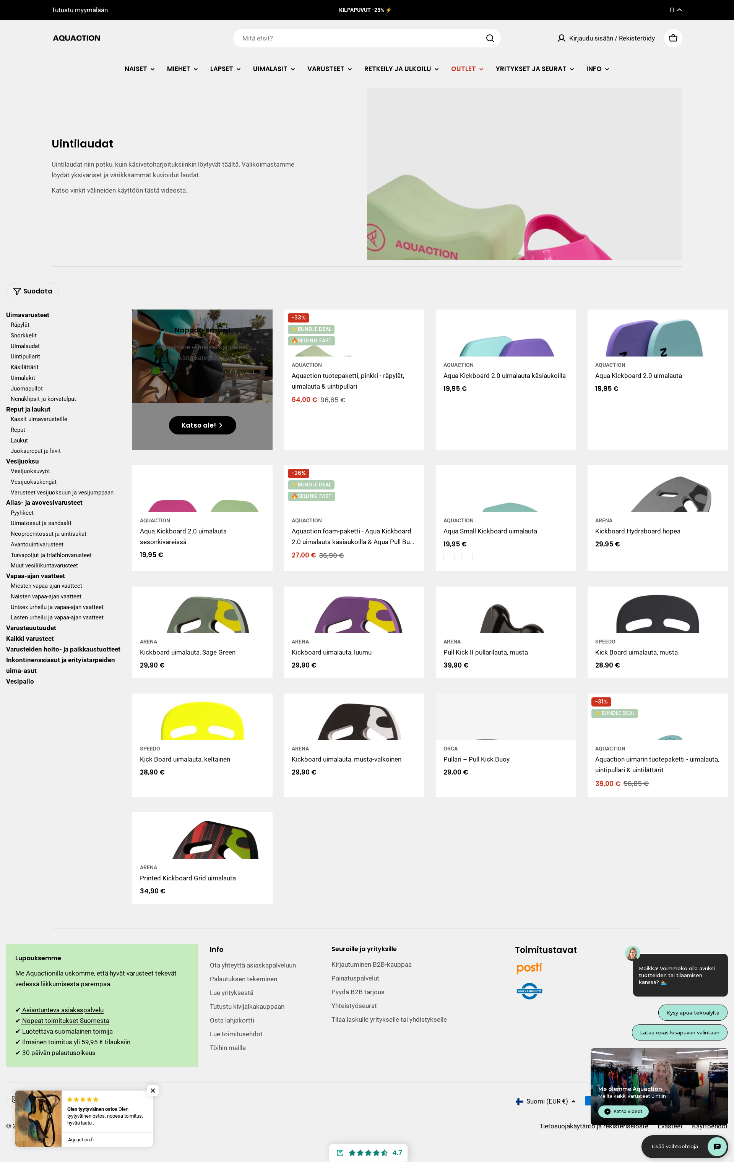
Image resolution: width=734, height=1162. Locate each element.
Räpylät (20, 324)
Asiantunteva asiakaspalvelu (62, 1010)
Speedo (605, 642)
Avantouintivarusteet (37, 544)
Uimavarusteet (27, 315)
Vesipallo (20, 681)
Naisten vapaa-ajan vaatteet (46, 596)
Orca (450, 748)
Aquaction (307, 365)
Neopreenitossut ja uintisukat (48, 533)
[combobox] (367, 38)
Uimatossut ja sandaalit (41, 523)
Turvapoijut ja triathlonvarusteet (51, 555)
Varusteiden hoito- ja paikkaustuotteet (63, 649)
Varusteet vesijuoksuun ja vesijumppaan (62, 492)
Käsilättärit (25, 367)
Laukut (19, 440)
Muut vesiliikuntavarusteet (44, 565)
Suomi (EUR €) (547, 1101)
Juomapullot (27, 388)
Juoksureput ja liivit (36, 451)
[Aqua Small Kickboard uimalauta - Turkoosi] (458, 557)
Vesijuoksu (22, 461)
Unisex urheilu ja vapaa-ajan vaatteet (57, 607)
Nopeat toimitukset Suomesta (65, 1020)
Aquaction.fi (46, 1126)
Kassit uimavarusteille (39, 419)
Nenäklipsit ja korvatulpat (43, 399)
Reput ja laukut (28, 409)
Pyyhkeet (22, 512)
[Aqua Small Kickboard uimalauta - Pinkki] (447, 557)
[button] (368, 1153)
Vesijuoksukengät (34, 481)
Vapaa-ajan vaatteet (35, 576)
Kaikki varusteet (30, 638)
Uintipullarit (25, 356)
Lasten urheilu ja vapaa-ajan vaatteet (57, 617)
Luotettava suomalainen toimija (67, 1031)
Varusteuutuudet (31, 628)
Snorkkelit (24, 335)
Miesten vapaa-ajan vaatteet (46, 585)
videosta (173, 190)
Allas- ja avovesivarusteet (44, 503)
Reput (18, 429)
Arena (603, 520)
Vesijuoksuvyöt (30, 471)
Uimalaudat (25, 346)
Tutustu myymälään (80, 10)
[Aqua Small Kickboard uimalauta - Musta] (469, 557)
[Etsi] (490, 38)
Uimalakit (23, 377)
